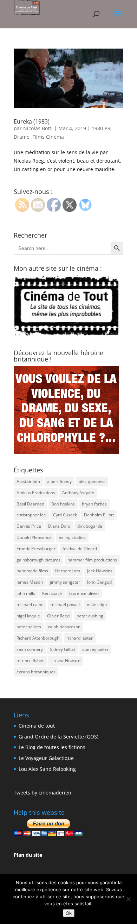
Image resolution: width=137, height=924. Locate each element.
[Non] (128, 899)
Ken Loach (52, 593)
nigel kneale (28, 616)
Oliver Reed (58, 616)
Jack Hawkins (99, 571)
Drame (22, 136)
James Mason (30, 582)
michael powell (65, 605)
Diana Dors (59, 526)
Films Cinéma (48, 136)
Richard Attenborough (38, 638)
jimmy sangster (65, 582)
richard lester (79, 638)
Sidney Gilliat (62, 649)
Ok (69, 913)
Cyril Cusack (65, 515)
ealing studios (72, 537)
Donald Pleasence (34, 537)
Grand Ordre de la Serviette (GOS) (58, 736)
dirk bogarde (89, 526)
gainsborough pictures (38, 560)
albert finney (59, 481)
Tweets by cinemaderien (42, 792)
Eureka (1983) (32, 121)
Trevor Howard (65, 661)
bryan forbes (94, 504)
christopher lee (31, 515)
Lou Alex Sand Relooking (47, 769)
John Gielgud (99, 582)
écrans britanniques (36, 672)
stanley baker (95, 649)
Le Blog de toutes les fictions (52, 747)
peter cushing (90, 616)
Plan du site (28, 854)
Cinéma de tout (37, 725)
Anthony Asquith (78, 493)
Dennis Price (29, 526)
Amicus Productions (36, 493)
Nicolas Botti (38, 128)
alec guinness (92, 481)
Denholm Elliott (99, 515)
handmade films (32, 571)
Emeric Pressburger (36, 549)
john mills (26, 593)
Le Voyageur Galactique (46, 758)
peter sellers (29, 627)
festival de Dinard (80, 549)
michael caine (30, 605)
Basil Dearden (30, 504)
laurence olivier (84, 593)
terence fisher (30, 661)
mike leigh (97, 605)
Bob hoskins (63, 504)
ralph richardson (64, 627)
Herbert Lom (67, 571)
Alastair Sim (28, 481)
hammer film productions (92, 560)
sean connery (30, 649)
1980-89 (101, 128)
